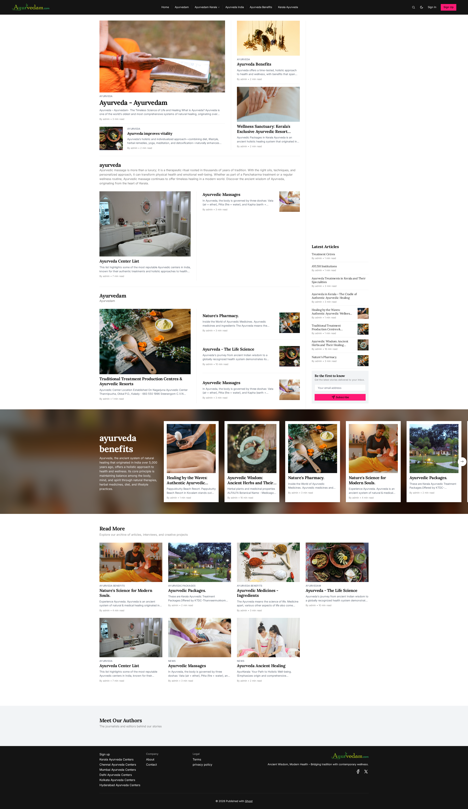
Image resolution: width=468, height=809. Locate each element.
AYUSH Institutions (324, 266)
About (150, 759)
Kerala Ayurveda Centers (116, 759)
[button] (207, 7)
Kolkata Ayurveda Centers (117, 780)
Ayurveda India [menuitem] (234, 7)
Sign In (432, 7)
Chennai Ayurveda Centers (117, 764)
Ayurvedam (313, 585)
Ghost (249, 801)
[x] (366, 771)
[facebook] (358, 771)
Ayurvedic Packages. (428, 477)
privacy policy (202, 764)
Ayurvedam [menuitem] (182, 7)
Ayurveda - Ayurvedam (133, 102)
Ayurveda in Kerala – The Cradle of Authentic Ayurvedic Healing (334, 296)
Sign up (104, 754)
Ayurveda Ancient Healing (261, 665)
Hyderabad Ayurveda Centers (119, 785)
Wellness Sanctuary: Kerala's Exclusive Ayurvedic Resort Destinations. (263, 131)
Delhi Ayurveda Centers (115, 775)
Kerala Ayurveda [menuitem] (288, 7)
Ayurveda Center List (119, 261)
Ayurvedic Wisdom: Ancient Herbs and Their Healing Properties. (330, 344)
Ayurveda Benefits (254, 64)
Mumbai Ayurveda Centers (117, 769)
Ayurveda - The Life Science (228, 349)
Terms (197, 759)
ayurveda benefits (112, 585)
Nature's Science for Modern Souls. (367, 480)
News (172, 661)
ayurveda (106, 96)
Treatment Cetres (323, 254)
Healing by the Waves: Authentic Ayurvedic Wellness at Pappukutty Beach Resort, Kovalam (189, 485)
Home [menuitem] (165, 7)
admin (106, 119)
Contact (151, 764)
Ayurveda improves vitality (149, 133)
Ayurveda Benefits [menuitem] (261, 7)
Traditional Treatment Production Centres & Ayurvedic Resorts (140, 381)
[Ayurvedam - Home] (82, 7)
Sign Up (449, 7)
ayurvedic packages (182, 585)
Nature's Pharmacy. (221, 315)
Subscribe (342, 397)
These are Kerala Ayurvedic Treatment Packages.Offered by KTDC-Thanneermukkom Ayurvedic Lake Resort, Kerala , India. (433, 486)
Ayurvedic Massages (221, 194)
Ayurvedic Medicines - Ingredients (257, 593)
